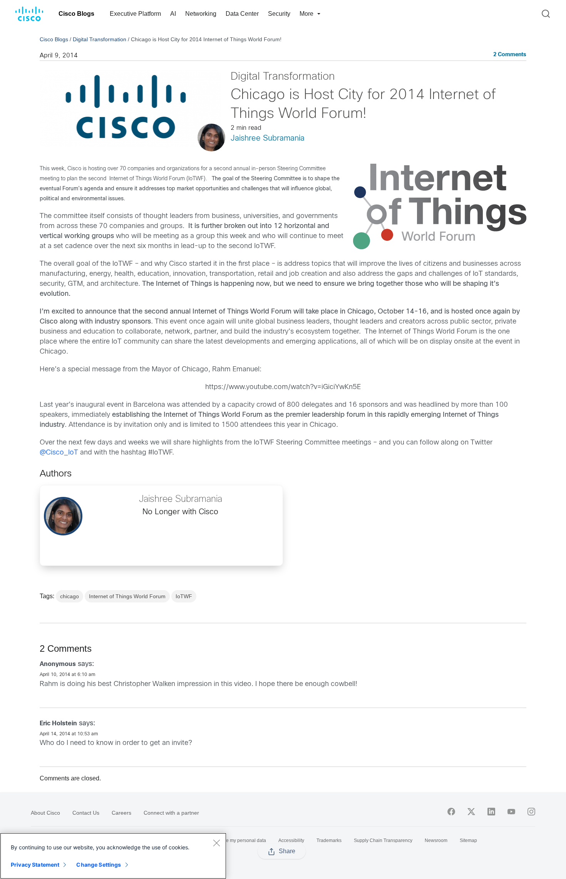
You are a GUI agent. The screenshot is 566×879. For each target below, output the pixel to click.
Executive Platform (135, 13)
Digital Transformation (99, 39)
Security (279, 13)
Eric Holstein (58, 723)
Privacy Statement (35, 864)
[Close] (216, 843)
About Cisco (45, 813)
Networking (200, 13)
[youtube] (511, 811)
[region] (113, 856)
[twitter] (471, 811)
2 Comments (509, 54)
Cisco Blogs (76, 13)
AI (173, 13)
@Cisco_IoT (59, 453)
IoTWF (184, 596)
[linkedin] (491, 811)
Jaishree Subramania (268, 138)
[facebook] (451, 811)
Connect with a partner (171, 813)
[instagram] (531, 811)
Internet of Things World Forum (127, 596)
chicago (69, 596)
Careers (121, 813)
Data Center (242, 13)
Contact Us (85, 813)
